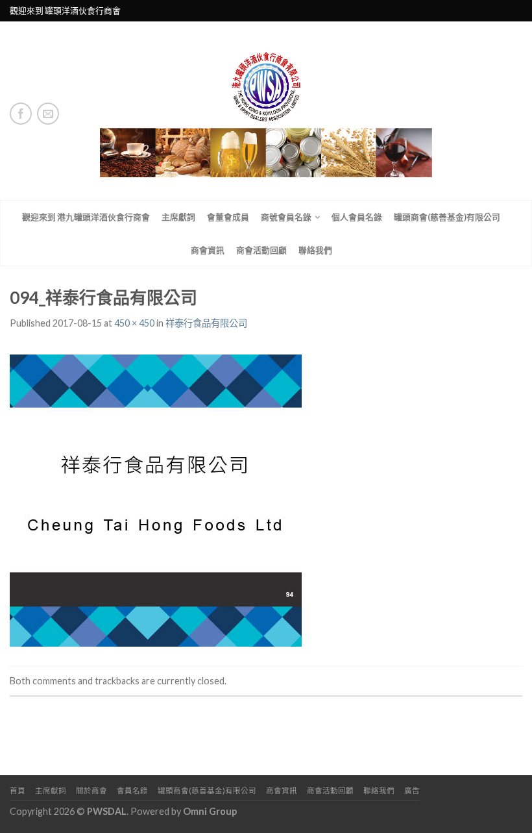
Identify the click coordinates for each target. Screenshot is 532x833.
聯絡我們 (315, 250)
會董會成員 (228, 217)
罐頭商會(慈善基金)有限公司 (447, 217)
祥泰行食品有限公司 (206, 323)
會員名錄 (132, 790)
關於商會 (91, 790)
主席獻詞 (178, 217)
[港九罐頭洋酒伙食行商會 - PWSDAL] (266, 110)
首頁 (17, 790)
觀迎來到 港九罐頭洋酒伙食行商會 (86, 217)
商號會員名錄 (286, 217)
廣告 (412, 790)
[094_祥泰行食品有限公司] (156, 499)
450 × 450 (134, 323)
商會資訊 (207, 250)
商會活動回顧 (261, 250)
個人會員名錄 (357, 217)
